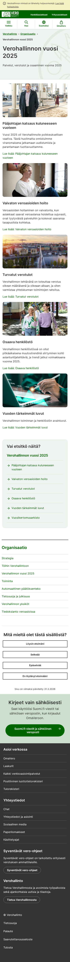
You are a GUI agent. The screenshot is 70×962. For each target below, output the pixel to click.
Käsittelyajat (11, 839)
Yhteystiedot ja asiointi (18, 816)
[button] (35, 643)
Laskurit (8, 766)
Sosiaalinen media (15, 824)
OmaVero (9, 758)
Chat (6, 809)
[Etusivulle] (10, 14)
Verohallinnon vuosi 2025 (27, 455)
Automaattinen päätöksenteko (21, 588)
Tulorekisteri (11, 789)
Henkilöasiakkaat (39, 14)
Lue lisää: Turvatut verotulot (21, 296)
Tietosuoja (10, 923)
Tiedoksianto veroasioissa (18, 611)
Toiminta (7, 581)
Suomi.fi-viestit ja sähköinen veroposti (32, 730)
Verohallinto (10, 33)
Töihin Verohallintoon (15, 565)
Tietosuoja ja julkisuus (16, 596)
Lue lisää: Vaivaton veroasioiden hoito (27, 229)
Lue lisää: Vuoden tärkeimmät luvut (25, 427)
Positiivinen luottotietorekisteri (23, 781)
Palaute (8, 931)
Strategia (7, 558)
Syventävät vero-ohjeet (22, 870)
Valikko (8, 25)
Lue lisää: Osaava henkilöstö (21, 368)
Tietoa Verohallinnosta (22, 899)
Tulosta (8, 947)
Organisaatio (28, 33)
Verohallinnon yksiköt (15, 604)
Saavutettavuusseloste (17, 939)
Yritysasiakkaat (59, 14)
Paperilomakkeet (14, 832)
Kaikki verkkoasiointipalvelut (21, 773)
